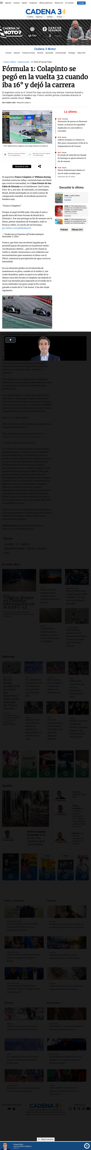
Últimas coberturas (45, 3)
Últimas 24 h (59, 3)
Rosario (59, 17)
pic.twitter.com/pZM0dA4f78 (16, 228)
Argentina (39, 17)
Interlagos (71, 53)
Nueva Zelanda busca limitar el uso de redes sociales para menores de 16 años (71, 173)
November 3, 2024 (10, 236)
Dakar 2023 (81, 53)
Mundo (64, 137)
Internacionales (60, 53)
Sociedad (65, 119)
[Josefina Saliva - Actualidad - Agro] (59, 197)
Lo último (71, 111)
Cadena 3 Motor (45, 49)
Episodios (67, 200)
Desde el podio (24, 62)
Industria (17, 53)
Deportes (8, 3)
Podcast (64, 229)
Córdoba (50, 17)
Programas (33, 3)
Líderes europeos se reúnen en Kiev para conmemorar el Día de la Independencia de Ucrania (73, 143)
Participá (81, 3)
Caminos (16, 3)
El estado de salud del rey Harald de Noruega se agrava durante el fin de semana (72, 158)
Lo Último (30, 17)
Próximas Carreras (28, 53)
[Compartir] (39, 166)
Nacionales (49, 53)
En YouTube (69, 3)
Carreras (8, 53)
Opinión (24, 3)
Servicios (40, 53)
